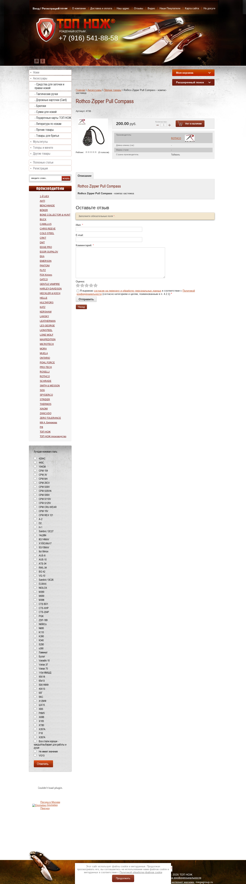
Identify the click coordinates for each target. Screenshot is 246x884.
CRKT (43, 238)
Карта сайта (192, 8)
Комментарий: (85, 245)
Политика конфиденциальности (181, 877)
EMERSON (46, 261)
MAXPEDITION (48, 339)
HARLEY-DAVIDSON (51, 288)
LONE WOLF (46, 335)
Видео (151, 8)
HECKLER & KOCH (50, 293)
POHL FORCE (47, 362)
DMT (42, 242)
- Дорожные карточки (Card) (51, 100)
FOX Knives (46, 275)
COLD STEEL (47, 233)
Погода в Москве (50, 802)
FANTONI (45, 265)
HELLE (43, 298)
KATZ (42, 307)
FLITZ (43, 270)
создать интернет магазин (177, 882)
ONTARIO (45, 358)
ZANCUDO (45, 413)
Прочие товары (112, 90)
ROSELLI (45, 371)
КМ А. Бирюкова (48, 422)
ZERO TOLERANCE (50, 418)
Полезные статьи (43, 162)
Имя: (79, 225)
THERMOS (45, 404)
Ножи (36, 72)
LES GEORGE (47, 325)
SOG (42, 390)
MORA (43, 348)
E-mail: (80, 235)
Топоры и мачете (43, 147)
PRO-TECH (46, 367)
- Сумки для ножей (46, 112)
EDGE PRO (46, 247)
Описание (84, 175)
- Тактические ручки (46, 94)
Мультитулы (40, 141)
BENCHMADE (47, 205)
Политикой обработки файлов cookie (141, 872)
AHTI (42, 201)
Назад (81, 306)
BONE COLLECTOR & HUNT (55, 214)
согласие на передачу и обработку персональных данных (127, 290)
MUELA (44, 353)
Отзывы (138, 8)
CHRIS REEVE (48, 228)
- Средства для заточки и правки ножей (49, 86)
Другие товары (41, 153)
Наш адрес (123, 8)
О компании (79, 8)
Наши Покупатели (170, 8)
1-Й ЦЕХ (44, 196)
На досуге (209, 8)
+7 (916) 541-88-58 (88, 38)
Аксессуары (94, 90)
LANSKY (44, 316)
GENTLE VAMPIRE (50, 284)
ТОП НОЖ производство (53, 436)
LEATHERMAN (48, 321)
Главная (80, 90)
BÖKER (44, 210)
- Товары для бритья (47, 136)
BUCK (43, 219)
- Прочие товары (44, 130)
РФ (41, 427)
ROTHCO (176, 138)
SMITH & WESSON (50, 385)
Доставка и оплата (101, 8)
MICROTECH (47, 344)
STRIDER (45, 399)
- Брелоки (40, 106)
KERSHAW (46, 311)
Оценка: (80, 281)
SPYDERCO (46, 395)
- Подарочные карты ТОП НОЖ (53, 118)
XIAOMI (44, 408)
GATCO (44, 279)
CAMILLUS (46, 224)
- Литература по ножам (48, 124)
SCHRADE (45, 381)
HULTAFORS (46, 302)
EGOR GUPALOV (49, 251)
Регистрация (40, 168)
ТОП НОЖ (45, 431)
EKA (42, 256)
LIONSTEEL (46, 330)
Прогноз (45, 808)
